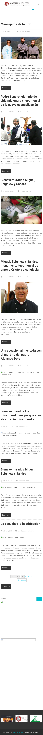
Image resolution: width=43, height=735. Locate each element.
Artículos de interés (24, 31)
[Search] (39, 599)
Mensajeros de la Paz (16, 24)
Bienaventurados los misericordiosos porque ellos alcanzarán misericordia (21, 415)
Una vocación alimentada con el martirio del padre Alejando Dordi (21, 355)
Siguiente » (22, 580)
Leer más (5, 88)
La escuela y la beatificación (20, 524)
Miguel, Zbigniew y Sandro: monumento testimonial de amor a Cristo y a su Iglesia (20, 266)
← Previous (6, 586)
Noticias (31, 531)
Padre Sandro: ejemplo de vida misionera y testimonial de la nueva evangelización (20, 101)
